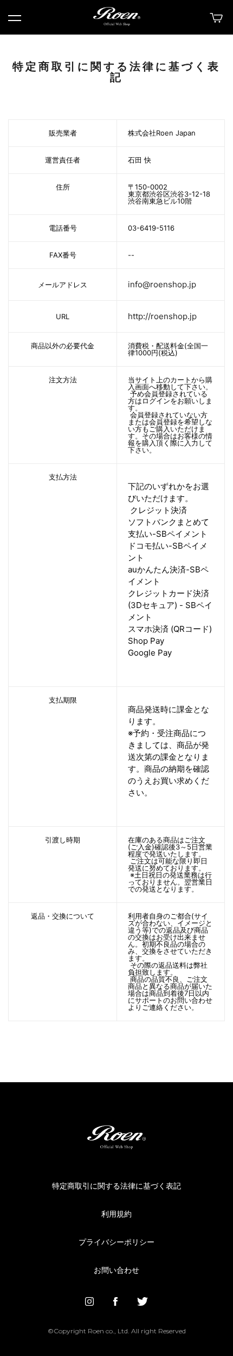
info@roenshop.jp (162, 284)
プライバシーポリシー (116, 1242)
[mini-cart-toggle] (215, 18)
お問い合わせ (116, 1271)
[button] (14, 18)
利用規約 (116, 1214)
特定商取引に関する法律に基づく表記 (116, 1186)
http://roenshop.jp (162, 316)
